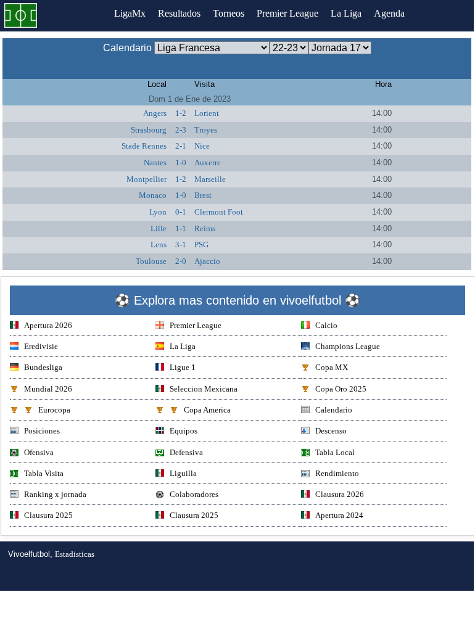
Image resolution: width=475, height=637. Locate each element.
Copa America (207, 409)
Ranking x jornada (55, 494)
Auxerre (207, 162)
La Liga (346, 13)
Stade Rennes (144, 145)
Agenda (389, 13)
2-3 (180, 129)
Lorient (206, 113)
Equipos (183, 430)
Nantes (155, 162)
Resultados (179, 13)
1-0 (180, 162)
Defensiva (186, 452)
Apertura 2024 (339, 515)
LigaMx (130, 13)
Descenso (331, 430)
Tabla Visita (44, 473)
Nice (202, 145)
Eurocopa (54, 409)
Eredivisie (41, 346)
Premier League (287, 13)
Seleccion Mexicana (204, 388)
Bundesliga (43, 367)
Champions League (347, 346)
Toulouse (151, 261)
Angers (155, 113)
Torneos (228, 13)
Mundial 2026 (48, 388)
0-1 (180, 211)
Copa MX (331, 367)
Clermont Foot (218, 211)
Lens (159, 244)
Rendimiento (337, 473)
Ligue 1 (183, 367)
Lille (159, 228)
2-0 (180, 261)
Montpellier (146, 179)
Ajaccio (207, 261)
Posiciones (42, 430)
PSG (201, 244)
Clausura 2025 (48, 515)
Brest (203, 195)
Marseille (210, 179)
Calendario (333, 409)
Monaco (153, 195)
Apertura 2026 (48, 325)
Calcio (326, 325)
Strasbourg (149, 129)
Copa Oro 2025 (340, 388)
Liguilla (183, 473)
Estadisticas (74, 554)
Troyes (205, 129)
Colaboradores (194, 494)
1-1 (180, 228)
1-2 (180, 113)
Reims (204, 228)
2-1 (180, 145)
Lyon (158, 211)
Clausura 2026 (339, 494)
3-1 (180, 244)
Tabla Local (335, 452)
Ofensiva (39, 452)
